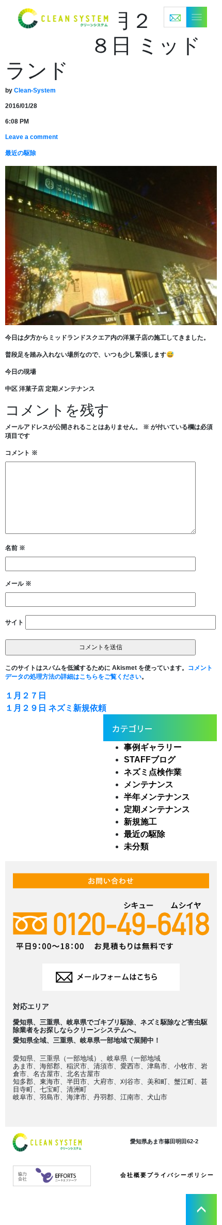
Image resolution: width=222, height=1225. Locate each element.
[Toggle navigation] (185, 17)
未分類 (136, 846)
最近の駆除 (20, 153)
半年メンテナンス (157, 796)
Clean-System (35, 90)
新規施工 (140, 821)
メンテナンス (148, 784)
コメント (21, 452)
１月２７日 (25, 695)
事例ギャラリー (153, 747)
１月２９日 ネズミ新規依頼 (55, 707)
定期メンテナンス (157, 809)
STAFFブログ (150, 759)
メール (18, 583)
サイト (14, 622)
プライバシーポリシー (180, 1175)
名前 (15, 548)
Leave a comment (31, 137)
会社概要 (133, 1175)
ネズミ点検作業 (153, 772)
